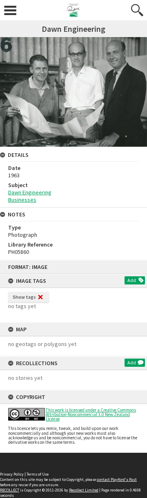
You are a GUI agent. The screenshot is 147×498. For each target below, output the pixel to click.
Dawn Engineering (29, 192)
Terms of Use (38, 474)
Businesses (22, 199)
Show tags (24, 297)
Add (131, 280)
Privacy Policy (12, 474)
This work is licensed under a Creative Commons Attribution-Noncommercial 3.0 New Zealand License (91, 414)
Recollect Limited (83, 490)
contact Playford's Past (117, 479)
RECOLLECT (9, 490)
